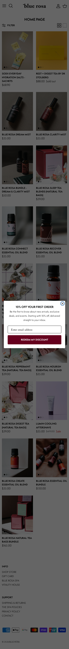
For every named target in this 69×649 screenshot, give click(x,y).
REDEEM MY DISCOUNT (34, 339)
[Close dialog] (62, 303)
